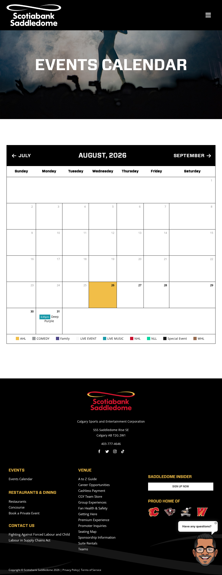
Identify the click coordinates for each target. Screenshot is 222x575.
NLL (154, 338)
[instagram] (115, 451)
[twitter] (107, 451)
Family (65, 338)
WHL (201, 338)
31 (58, 311)
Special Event (177, 338)
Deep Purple (50, 319)
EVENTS (16, 470)
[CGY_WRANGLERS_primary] (202, 509)
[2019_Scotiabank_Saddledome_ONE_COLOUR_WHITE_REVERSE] (34, 6)
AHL (23, 338)
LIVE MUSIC (115, 338)
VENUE (84, 470)
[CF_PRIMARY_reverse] (153, 509)
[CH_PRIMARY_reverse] (169, 509)
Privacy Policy (70, 570)
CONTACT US (21, 526)
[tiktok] (122, 451)
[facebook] (99, 451)
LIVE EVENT (88, 338)
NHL (137, 338)
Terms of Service (91, 570)
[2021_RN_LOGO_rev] (186, 509)
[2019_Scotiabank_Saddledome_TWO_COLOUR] (111, 393)
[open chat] (206, 549)
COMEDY (43, 338)
